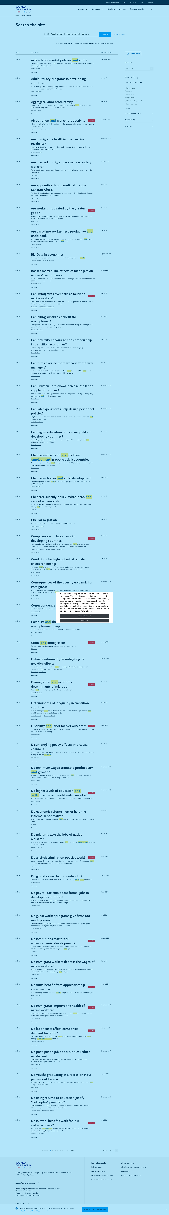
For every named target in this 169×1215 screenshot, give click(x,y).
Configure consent (84, 616)
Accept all (84, 620)
